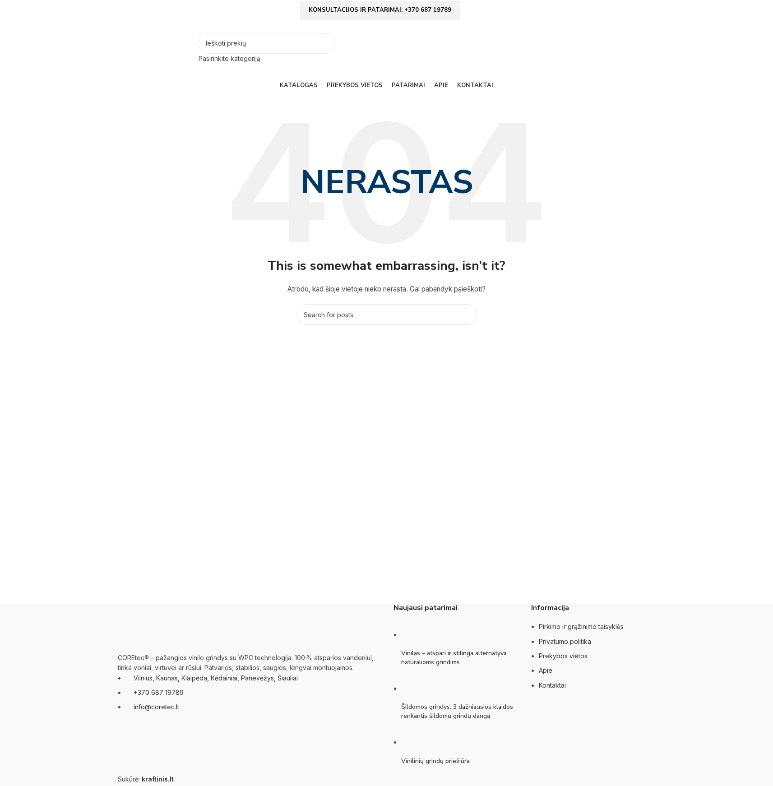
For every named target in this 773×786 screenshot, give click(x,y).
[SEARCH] (325, 48)
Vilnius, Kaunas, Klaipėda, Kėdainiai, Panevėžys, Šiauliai (216, 678)
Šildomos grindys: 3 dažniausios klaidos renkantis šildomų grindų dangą (457, 711)
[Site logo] (156, 47)
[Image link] (163, 627)
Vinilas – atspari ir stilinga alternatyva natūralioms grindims (454, 657)
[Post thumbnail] (418, 634)
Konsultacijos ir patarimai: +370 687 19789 (380, 10)
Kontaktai (552, 685)
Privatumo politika (565, 641)
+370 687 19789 (159, 692)
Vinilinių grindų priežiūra (435, 761)
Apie (545, 670)
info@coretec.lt (156, 707)
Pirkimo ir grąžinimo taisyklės (581, 626)
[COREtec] (269, 547)
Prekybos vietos (563, 656)
